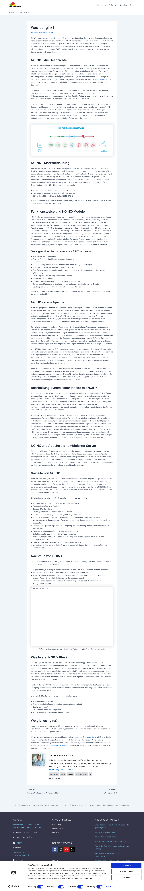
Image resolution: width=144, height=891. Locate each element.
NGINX (103, 79)
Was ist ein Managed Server (105, 832)
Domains (123, 5)
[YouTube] (59, 778)
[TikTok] (57, 778)
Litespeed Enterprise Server (86, 737)
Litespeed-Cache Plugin (59, 745)
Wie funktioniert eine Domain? (106, 837)
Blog (132, 5)
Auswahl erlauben (126, 872)
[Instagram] (54, 778)
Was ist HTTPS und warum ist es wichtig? (110, 841)
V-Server (112, 5)
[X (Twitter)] (52, 778)
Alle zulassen (126, 866)
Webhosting (101, 5)
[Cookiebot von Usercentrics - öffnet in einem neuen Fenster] (13, 886)
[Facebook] (50, 778)
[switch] (61, 886)
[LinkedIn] (61, 778)
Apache (73, 168)
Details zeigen (111, 887)
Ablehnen (126, 877)
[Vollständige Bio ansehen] (72, 769)
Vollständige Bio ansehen (60, 769)
